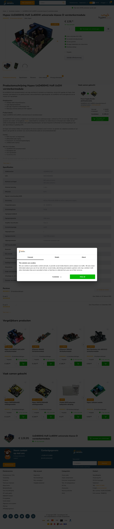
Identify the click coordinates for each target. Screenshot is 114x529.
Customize (55, 277)
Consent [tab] (30, 257)
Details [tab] (57, 257)
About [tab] (84, 257)
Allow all (82, 277)
